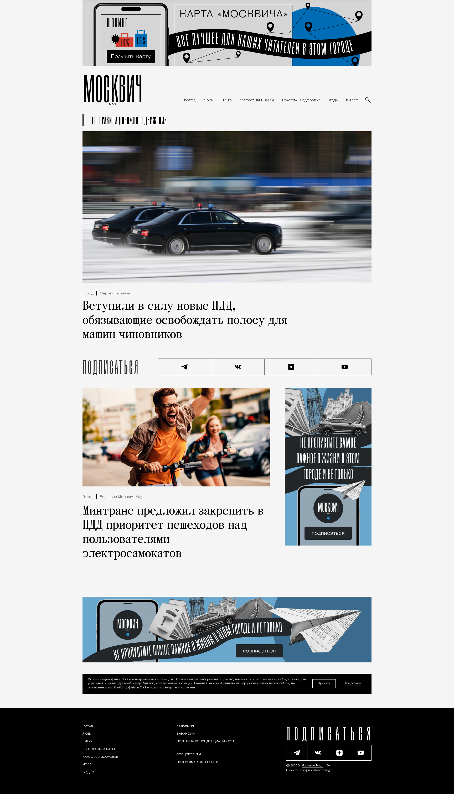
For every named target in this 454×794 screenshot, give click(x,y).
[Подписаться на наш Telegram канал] (184, 367)
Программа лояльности (197, 762)
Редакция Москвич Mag (121, 497)
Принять (324, 683)
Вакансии (186, 733)
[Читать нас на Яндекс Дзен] (291, 367)
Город (88, 293)
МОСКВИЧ (112, 88)
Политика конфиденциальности (206, 741)
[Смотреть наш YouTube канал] (345, 367)
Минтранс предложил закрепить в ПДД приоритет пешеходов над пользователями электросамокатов (173, 532)
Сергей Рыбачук (115, 293)
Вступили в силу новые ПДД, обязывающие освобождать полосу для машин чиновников (184, 320)
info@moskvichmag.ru (317, 770)
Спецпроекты (189, 754)
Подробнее (353, 683)
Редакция (185, 726)
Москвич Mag (312, 765)
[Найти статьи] (368, 100)
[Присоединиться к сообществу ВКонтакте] (238, 367)
